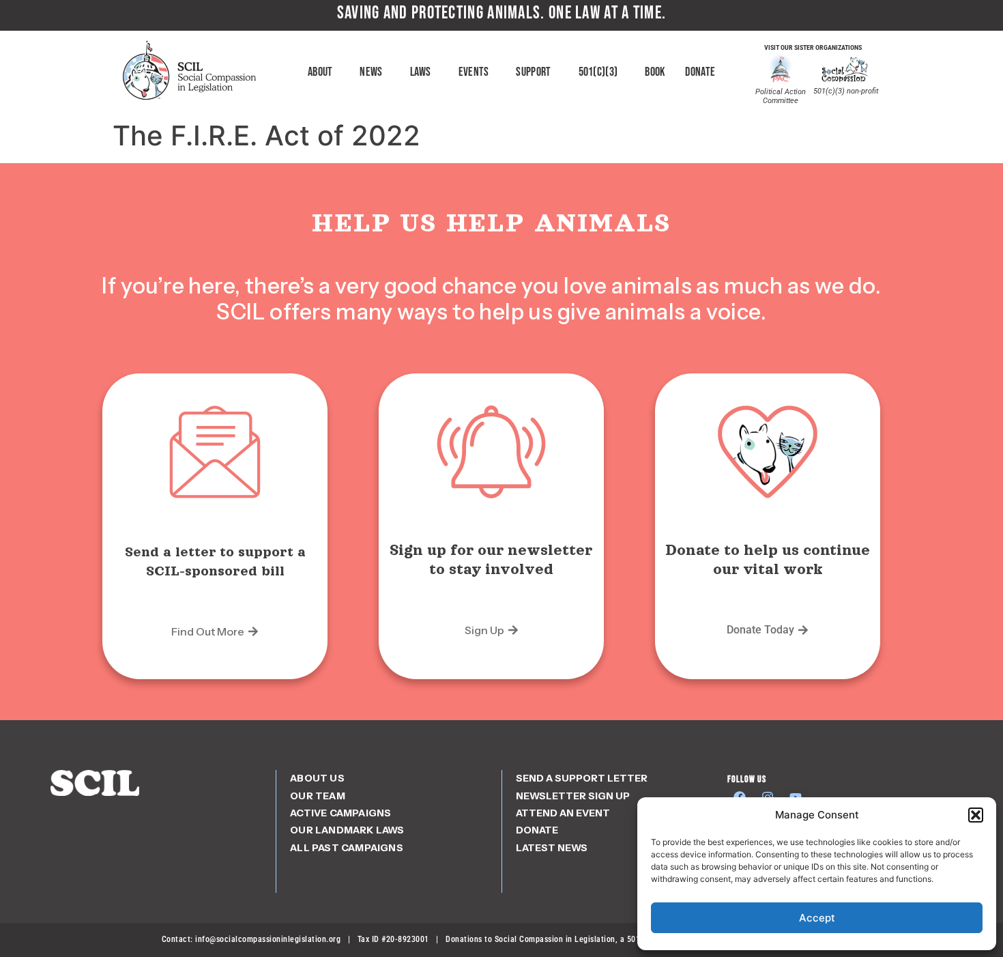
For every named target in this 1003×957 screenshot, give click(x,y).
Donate (700, 72)
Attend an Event (563, 813)
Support (533, 72)
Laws (420, 72)
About (320, 72)
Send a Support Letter (582, 778)
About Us (317, 778)
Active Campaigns (340, 813)
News (371, 72)
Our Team (317, 796)
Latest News (551, 848)
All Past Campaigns (346, 848)
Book (655, 72)
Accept (817, 917)
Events (474, 72)
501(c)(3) (598, 72)
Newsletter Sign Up (573, 796)
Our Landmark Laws (347, 830)
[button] (976, 815)
